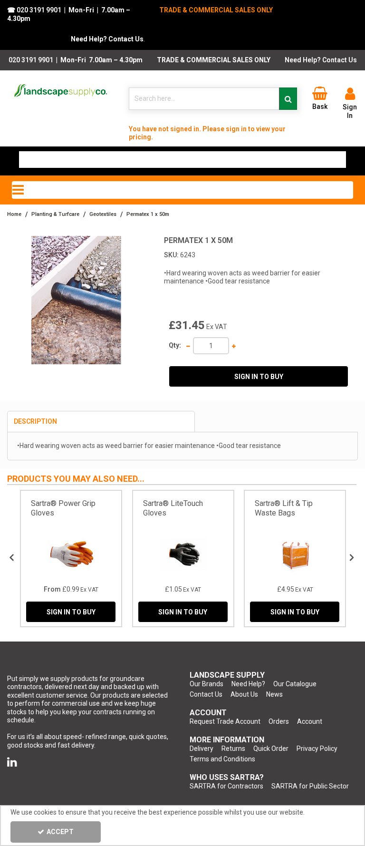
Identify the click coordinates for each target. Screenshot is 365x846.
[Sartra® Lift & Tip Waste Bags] (295, 554)
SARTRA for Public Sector (310, 786)
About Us (244, 694)
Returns (233, 748)
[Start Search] (288, 99)
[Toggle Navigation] (182, 190)
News (274, 694)
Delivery (201, 748)
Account (309, 721)
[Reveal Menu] (182, 190)
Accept (60, 832)
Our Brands (206, 684)
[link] (12, 762)
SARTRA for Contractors (226, 786)
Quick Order (270, 748)
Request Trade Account (225, 721)
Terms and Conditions (222, 759)
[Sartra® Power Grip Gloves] (71, 554)
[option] (71, 558)
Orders (279, 721)
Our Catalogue (295, 684)
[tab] (101, 422)
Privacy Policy (317, 748)
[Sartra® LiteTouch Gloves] (183, 554)
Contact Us (206, 694)
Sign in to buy (258, 376)
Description (35, 421)
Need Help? (248, 684)
